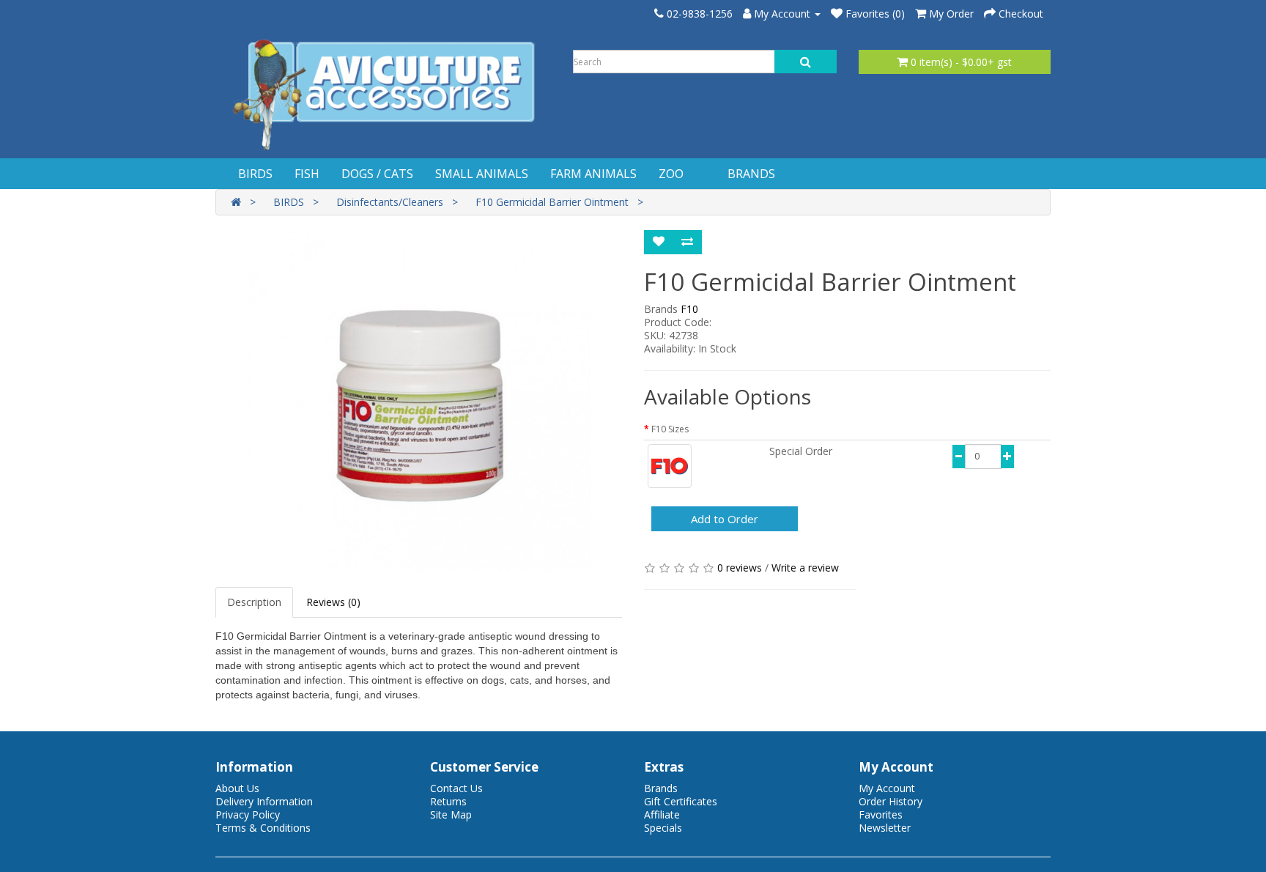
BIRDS (255, 174)
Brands (661, 788)
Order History (890, 801)
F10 (689, 309)
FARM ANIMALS (593, 174)
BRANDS (751, 174)
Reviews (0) (333, 602)
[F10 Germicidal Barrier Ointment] (418, 401)
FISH (307, 174)
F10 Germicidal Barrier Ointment (552, 202)
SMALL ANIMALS (481, 174)
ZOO (671, 174)
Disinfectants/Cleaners (389, 202)
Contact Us (456, 788)
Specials (663, 828)
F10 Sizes (670, 429)
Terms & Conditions (263, 828)
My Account (887, 788)
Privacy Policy (247, 814)
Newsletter (885, 828)
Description (254, 602)
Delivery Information (264, 801)
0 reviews (739, 567)
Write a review (805, 567)
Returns (448, 801)
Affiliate (662, 814)
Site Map (451, 814)
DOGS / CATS (377, 174)
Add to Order (724, 518)
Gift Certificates (680, 801)
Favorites (881, 814)
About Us (237, 788)
